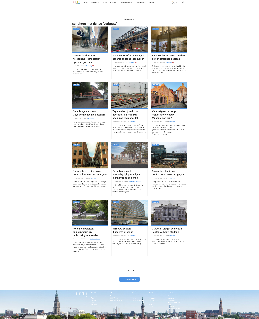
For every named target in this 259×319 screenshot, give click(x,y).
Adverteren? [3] (129, 19)
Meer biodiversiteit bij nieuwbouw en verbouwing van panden (85, 232)
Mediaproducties (127, 2)
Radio (132, 293)
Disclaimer (171, 306)
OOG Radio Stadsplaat (137, 300)
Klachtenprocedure (174, 302)
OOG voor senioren (116, 300)
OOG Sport (133, 298)
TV (111, 293)
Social (151, 293)
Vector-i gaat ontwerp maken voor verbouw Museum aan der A (164, 114)
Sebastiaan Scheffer (135, 181)
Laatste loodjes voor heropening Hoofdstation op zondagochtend (86, 59)
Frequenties (172, 300)
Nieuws (85, 2)
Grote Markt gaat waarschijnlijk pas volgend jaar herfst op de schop (127, 174)
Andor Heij (89, 66)
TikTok (151, 306)
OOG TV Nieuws (115, 298)
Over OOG (171, 293)
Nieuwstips (94, 296)
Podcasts (113, 2)
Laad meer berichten (129, 279)
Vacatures (171, 298)
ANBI (169, 304)
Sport (93, 302)
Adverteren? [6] (129, 271)
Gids (111, 296)
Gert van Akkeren (95, 239)
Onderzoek (95, 2)
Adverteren (141, 2)
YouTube (151, 300)
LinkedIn (151, 304)
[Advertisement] (129, 12)
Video (105, 2)
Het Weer (94, 304)
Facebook (152, 296)
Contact (152, 2)
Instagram (152, 298)
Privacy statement (174, 308)
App (92, 298)
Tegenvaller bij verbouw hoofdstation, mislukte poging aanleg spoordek (125, 114)
